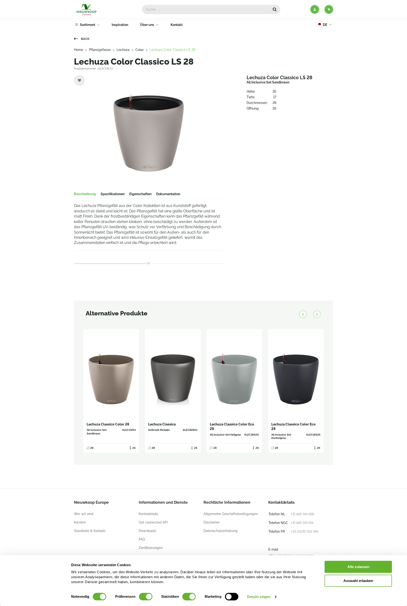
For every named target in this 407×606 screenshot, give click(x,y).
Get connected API (153, 522)
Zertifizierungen (151, 548)
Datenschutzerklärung (221, 531)
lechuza (123, 50)
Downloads (147, 531)
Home (78, 50)
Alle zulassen (358, 567)
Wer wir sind (83, 514)
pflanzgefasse (100, 50)
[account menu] (314, 9)
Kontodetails (148, 514)
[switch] (145, 596)
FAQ (142, 539)
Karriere (80, 522)
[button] (275, 9)
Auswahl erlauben (358, 581)
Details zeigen (258, 597)
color (139, 50)
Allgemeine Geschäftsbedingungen (231, 514)
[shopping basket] (329, 9)
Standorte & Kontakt (90, 531)
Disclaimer (212, 522)
